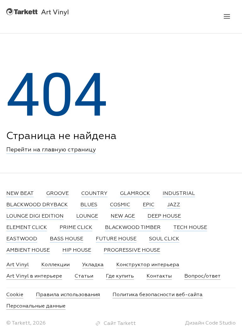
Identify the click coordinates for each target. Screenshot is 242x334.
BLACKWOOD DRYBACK (37, 205)
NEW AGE (123, 216)
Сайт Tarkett (120, 323)
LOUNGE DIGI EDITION (35, 216)
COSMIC (120, 205)
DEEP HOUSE (164, 216)
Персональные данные (36, 306)
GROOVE (57, 193)
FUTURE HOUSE (116, 239)
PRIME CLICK (76, 227)
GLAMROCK (135, 193)
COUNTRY (94, 193)
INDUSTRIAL (179, 193)
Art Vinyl (37, 12)
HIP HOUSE (76, 250)
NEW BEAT (20, 193)
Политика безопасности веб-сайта (157, 294)
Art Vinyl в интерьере (34, 276)
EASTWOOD (21, 239)
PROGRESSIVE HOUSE (132, 250)
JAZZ (173, 205)
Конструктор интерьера (147, 264)
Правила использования (68, 294)
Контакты (159, 276)
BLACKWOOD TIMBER (133, 227)
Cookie (14, 294)
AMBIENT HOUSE (28, 250)
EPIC (148, 205)
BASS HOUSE (66, 239)
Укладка (93, 264)
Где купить (120, 276)
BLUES (88, 205)
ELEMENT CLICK (26, 227)
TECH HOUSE (190, 227)
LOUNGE (87, 216)
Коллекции (55, 264)
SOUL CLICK (164, 239)
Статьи (84, 276)
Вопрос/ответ (202, 276)
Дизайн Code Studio (210, 323)
